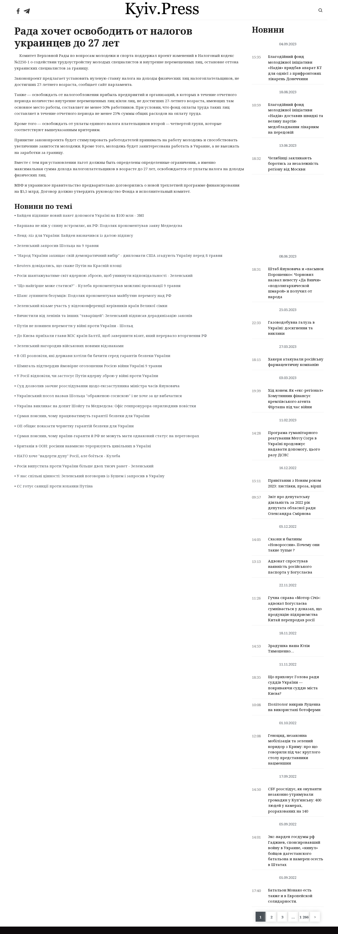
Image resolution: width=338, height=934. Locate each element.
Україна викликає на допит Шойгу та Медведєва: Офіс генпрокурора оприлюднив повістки (106, 405)
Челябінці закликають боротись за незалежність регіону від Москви (293, 163)
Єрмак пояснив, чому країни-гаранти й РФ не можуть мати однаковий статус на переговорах (108, 435)
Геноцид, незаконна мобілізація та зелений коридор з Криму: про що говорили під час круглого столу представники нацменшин (294, 749)
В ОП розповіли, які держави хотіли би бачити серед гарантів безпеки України (93, 355)
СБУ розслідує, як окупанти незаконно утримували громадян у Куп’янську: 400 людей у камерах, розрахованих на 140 (294, 800)
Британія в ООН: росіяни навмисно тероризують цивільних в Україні (84, 445)
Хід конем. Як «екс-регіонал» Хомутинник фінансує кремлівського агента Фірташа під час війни (295, 398)
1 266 (304, 916)
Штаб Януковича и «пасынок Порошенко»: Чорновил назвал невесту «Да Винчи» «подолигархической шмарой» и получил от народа (296, 282)
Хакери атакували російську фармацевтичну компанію (295, 362)
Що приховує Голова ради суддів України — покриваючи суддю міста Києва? (293, 685)
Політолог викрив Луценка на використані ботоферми (294, 707)
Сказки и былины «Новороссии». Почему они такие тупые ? (293, 544)
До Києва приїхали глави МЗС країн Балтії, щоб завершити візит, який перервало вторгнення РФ (112, 335)
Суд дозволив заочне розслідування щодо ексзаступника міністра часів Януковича (98, 385)
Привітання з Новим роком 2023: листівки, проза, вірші (294, 483)
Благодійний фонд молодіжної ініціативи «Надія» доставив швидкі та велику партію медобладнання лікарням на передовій (295, 118)
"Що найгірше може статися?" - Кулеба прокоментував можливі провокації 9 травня (99, 285)
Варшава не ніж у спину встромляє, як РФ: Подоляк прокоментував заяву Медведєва (99, 225)
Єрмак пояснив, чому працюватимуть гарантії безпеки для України (83, 415)
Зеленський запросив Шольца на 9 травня (58, 245)
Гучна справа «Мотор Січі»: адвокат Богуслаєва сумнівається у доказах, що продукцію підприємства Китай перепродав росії (295, 608)
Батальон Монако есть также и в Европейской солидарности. (290, 895)
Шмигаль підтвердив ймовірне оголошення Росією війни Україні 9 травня (89, 365)
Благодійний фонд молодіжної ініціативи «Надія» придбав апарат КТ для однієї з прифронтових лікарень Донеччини (295, 67)
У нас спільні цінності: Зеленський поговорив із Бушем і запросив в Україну (91, 475)
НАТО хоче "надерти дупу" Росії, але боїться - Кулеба (68, 455)
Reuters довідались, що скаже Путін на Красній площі (69, 265)
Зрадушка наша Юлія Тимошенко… (289, 648)
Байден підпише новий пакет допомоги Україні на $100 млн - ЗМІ (80, 215)
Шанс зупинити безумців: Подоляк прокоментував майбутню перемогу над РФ (94, 295)
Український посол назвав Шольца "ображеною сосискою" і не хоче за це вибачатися (99, 395)
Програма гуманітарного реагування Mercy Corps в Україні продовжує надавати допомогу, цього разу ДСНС (294, 443)
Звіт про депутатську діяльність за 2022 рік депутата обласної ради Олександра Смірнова (291, 505)
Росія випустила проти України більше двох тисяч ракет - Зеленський (85, 465)
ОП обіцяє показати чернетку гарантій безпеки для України (75, 425)
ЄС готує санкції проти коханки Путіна (55, 485)
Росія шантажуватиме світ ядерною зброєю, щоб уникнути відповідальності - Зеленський (105, 275)
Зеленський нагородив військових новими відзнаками (70, 345)
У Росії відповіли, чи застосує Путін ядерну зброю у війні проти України (87, 375)
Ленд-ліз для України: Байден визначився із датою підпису (75, 235)
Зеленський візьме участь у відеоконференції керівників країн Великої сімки (92, 305)
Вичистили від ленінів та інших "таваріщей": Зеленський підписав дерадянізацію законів (104, 315)
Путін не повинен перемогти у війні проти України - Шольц (75, 325)
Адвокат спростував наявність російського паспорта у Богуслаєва (290, 566)
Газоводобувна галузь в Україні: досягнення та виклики (291, 328)
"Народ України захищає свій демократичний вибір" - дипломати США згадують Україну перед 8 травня (119, 255)
